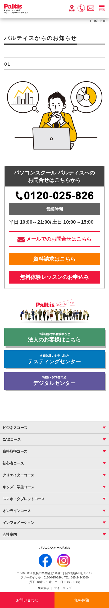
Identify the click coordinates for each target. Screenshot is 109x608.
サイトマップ (62, 588)
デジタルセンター (54, 381)
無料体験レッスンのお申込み (54, 277)
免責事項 (44, 588)
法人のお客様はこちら (54, 337)
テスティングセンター (54, 359)
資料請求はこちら (54, 259)
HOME (95, 21)
